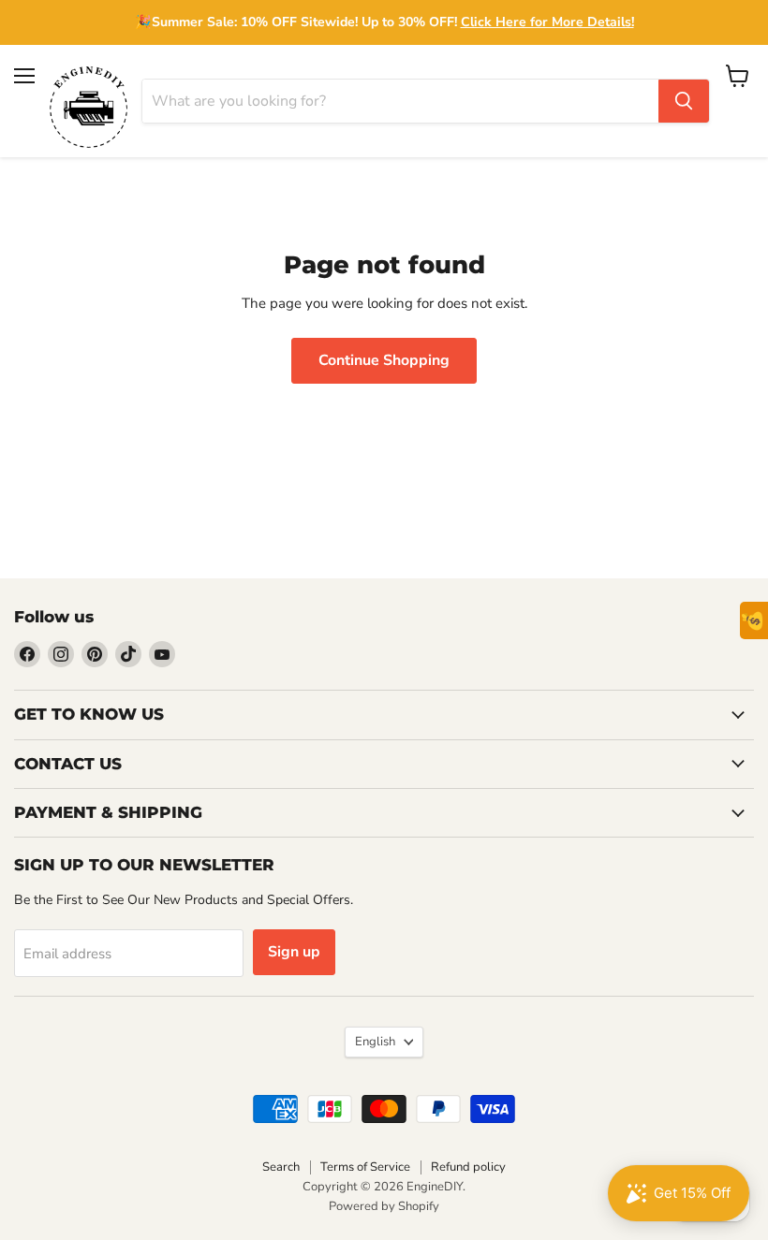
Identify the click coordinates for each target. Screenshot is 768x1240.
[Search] (683, 101)
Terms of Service (365, 1167)
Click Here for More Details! (547, 22)
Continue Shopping (384, 360)
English (375, 1041)
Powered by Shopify (384, 1206)
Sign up (294, 951)
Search (281, 1167)
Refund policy (468, 1167)
